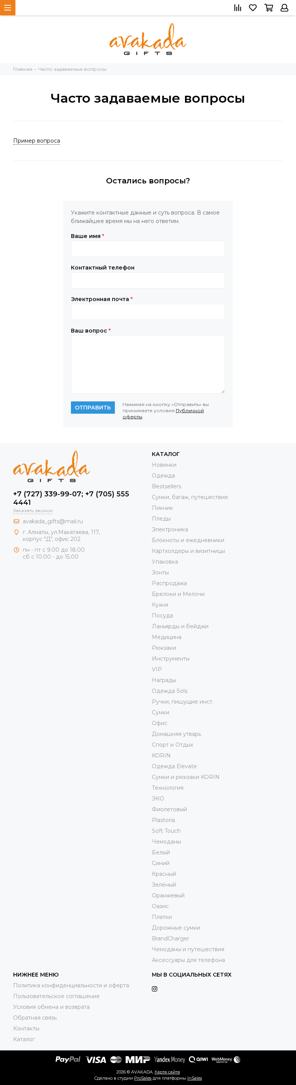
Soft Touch (166, 830)
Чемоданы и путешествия (188, 949)
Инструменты (171, 658)
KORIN (161, 755)
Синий (161, 863)
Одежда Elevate (174, 766)
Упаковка (165, 561)
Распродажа (169, 583)
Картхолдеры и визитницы (188, 550)
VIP (157, 669)
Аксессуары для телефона (188, 960)
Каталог (24, 1039)
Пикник (162, 507)
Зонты (160, 572)
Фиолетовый (169, 809)
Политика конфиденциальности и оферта (71, 985)
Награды (164, 680)
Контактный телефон (103, 268)
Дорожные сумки (176, 927)
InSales (194, 1078)
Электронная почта (102, 299)
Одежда (163, 475)
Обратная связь (35, 1017)
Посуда (162, 615)
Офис (159, 723)
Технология (167, 787)
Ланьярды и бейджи (180, 626)
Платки (162, 917)
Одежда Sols (169, 690)
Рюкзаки (164, 647)
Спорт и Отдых (172, 744)
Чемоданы (166, 841)
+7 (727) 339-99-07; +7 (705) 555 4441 (71, 498)
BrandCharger (170, 938)
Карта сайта (167, 1072)
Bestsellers (166, 486)
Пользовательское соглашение (56, 996)
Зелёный (164, 884)
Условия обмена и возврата (51, 1006)
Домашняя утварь (176, 734)
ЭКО (158, 798)
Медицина (167, 637)
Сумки (160, 712)
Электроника (170, 529)
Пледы (161, 518)
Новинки (164, 464)
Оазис (160, 906)
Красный (164, 873)
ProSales (142, 1078)
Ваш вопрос (91, 331)
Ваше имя (87, 236)
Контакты (26, 1028)
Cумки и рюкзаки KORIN (186, 777)
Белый (161, 852)
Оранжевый (168, 895)
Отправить (93, 407)
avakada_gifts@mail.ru (53, 521)
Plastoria (163, 820)
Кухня (160, 604)
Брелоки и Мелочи (178, 594)
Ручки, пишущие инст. (183, 701)
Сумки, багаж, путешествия (190, 497)
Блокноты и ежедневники (188, 540)
